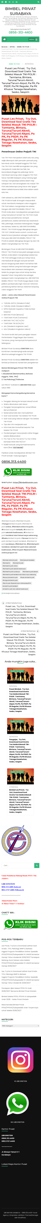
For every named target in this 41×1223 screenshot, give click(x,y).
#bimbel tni (6, 563)
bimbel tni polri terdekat (10, 586)
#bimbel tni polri (18, 563)
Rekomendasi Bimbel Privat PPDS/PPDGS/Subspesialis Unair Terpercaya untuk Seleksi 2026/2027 (20, 1008)
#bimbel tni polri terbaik (30, 572)
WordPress (22, 1218)
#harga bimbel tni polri (10, 580)
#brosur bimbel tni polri (10, 577)
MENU (31, 39)
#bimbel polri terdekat (27, 560)
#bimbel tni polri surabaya (11, 572)
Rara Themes (26, 1215)
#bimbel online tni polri (10, 560)
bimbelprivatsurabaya (11, 593)
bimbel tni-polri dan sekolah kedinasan (15, 589)
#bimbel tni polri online (10, 566)
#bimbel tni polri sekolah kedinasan (14, 569)
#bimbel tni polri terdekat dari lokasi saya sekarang (19, 574)
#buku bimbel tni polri (27, 577)
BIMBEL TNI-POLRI (14, 64)
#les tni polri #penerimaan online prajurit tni (17, 583)
